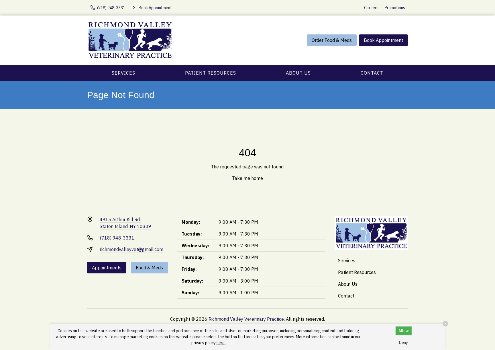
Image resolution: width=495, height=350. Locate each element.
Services (123, 73)
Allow (403, 330)
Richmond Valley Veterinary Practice (246, 319)
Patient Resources (210, 73)
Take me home (247, 178)
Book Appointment (383, 40)
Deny (403, 342)
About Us (298, 73)
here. (221, 342)
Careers (371, 7)
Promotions (395, 7)
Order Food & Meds (332, 40)
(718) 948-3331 (117, 238)
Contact (372, 73)
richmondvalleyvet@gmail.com (131, 249)
